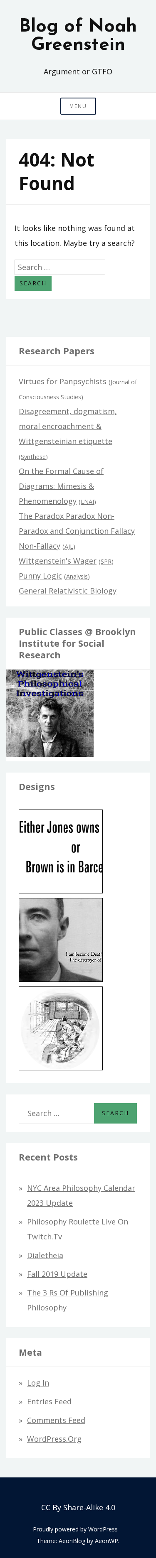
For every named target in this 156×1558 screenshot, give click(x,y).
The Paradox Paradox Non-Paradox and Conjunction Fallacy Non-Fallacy (77, 531)
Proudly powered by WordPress (75, 1529)
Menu (78, 106)
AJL (68, 546)
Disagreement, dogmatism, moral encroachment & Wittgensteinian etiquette (68, 426)
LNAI (87, 501)
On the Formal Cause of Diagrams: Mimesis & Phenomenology (61, 486)
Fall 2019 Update (57, 1274)
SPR (106, 561)
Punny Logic (40, 576)
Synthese (33, 457)
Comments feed (56, 1420)
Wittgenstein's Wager (58, 561)
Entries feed (49, 1401)
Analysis (77, 576)
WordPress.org (54, 1439)
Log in (38, 1383)
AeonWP (106, 1541)
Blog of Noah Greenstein (78, 36)
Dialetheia (45, 1255)
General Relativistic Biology (67, 591)
